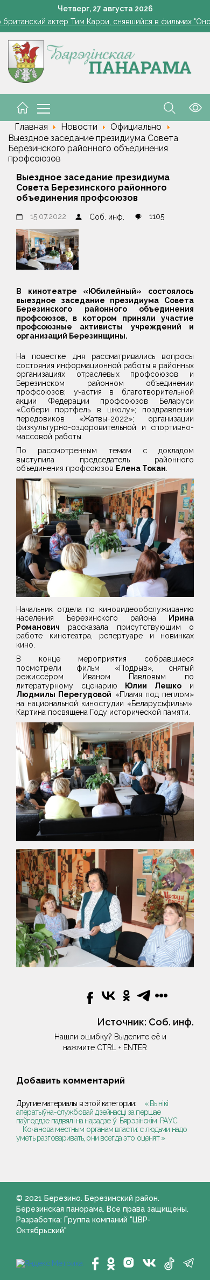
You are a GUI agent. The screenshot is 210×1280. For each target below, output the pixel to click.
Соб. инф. (106, 217)
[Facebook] (95, 1263)
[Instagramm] (128, 1262)
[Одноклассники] (111, 1263)
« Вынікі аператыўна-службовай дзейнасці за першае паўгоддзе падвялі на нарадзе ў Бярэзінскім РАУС (96, 1112)
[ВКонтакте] (149, 1261)
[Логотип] (100, 61)
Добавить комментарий (70, 1080)
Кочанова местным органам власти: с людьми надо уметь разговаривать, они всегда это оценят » (101, 1133)
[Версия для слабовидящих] (189, 107)
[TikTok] (169, 1263)
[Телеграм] (188, 1262)
